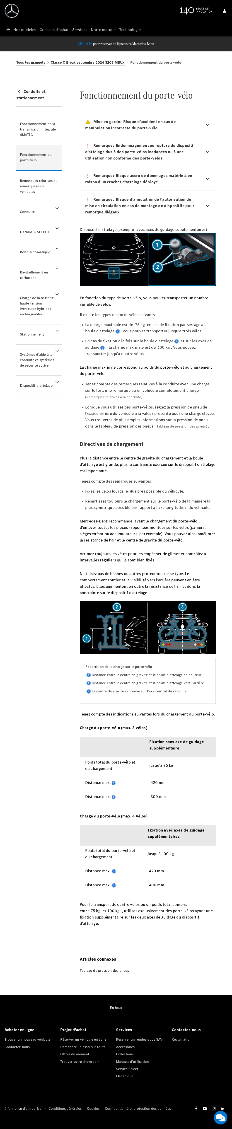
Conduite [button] (27, 211)
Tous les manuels (30, 62)
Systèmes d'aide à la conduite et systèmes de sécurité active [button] (37, 360)
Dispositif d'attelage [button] (36, 385)
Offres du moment (74, 1054)
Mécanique (124, 1076)
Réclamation (181, 1039)
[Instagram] (213, 1108)
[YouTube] (205, 1108)
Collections (125, 1054)
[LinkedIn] (222, 1108)
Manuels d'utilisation (132, 1061)
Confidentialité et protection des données (138, 1108)
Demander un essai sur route (83, 1046)
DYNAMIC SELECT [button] (35, 232)
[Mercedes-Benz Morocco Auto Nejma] (12, 11)
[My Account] (224, 11)
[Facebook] (196, 1108)
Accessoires (125, 1046)
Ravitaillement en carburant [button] (34, 275)
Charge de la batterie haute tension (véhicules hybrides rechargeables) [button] (37, 306)
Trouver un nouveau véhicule (27, 1039)
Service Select (127, 1068)
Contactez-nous (17, 1046)
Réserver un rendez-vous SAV (139, 1039)
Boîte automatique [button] (35, 252)
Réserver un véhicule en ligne (83, 1039)
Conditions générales (65, 1108)
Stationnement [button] (32, 334)
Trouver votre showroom (79, 1061)
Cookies (93, 1108)
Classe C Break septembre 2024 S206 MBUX (88, 62)
